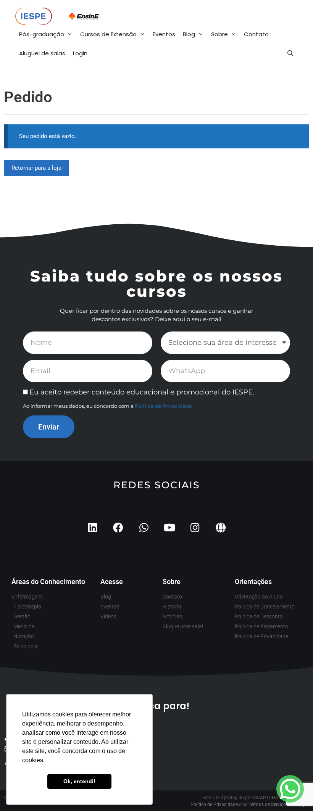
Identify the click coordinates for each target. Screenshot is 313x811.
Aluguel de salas (42, 53)
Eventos (164, 34)
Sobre (219, 34)
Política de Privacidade (163, 406)
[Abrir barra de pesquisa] (290, 53)
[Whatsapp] (144, 527)
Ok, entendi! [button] (79, 781)
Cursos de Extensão (108, 34)
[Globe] (220, 527)
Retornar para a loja (36, 167)
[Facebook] (118, 527)
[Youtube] (169, 527)
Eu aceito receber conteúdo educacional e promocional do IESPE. (141, 392)
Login (80, 53)
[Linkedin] (92, 527)
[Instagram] (195, 527)
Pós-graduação (41, 34)
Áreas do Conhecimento (48, 582)
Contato (256, 34)
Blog (189, 34)
